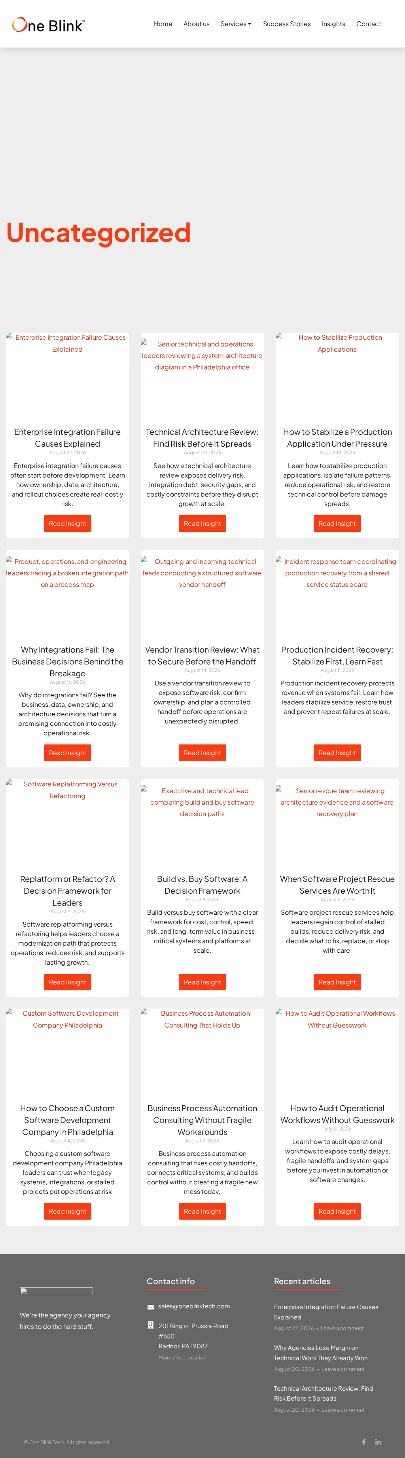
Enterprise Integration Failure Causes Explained (326, 1312)
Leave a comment (342, 1328)
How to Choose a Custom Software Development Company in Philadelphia (67, 1119)
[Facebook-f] (364, 1442)
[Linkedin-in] (378, 1442)
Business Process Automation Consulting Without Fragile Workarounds (202, 1119)
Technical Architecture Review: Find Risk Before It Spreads (323, 1393)
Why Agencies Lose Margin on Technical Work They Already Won (321, 1352)
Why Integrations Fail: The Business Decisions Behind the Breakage (67, 661)
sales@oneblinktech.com (194, 1306)
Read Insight (67, 523)
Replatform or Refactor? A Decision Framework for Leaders (67, 890)
